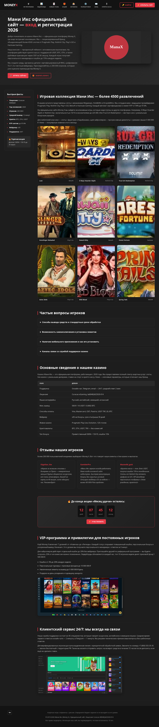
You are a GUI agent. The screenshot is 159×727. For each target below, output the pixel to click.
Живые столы (54, 5)
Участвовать (96, 521)
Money (11, 5)
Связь (96, 5)
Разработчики (86, 5)
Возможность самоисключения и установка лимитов (69, 332)
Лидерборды (41, 5)
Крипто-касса (107, 5)
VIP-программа (28, 5)
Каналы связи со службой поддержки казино (65, 351)
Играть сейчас (18, 75)
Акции (64, 5)
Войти (126, 5)
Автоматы (73, 5)
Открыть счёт (145, 5)
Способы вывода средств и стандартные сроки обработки (71, 322)
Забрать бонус (40, 75)
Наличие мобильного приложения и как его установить (70, 341)
